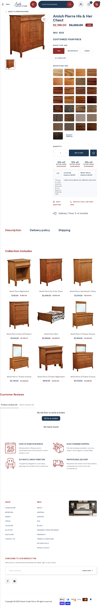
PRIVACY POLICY (43, 548)
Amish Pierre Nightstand (19, 291)
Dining (7, 517)
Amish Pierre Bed (51, 334)
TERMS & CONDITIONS (45, 539)
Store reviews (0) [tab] (27, 405)
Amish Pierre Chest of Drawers (19, 334)
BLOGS (39, 526)
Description (13, 230)
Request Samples (69, 135)
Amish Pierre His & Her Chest (51, 291)
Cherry (87, 51)
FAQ (38, 521)
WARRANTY (41, 534)
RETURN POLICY (43, 543)
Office (7, 521)
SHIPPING (40, 512)
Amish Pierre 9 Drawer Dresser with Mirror (83, 334)
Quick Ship (9, 534)
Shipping (64, 230)
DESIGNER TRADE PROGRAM (48, 530)
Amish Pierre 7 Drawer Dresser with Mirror (19, 377)
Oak (58, 51)
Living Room (10, 508)
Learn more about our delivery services (80, 180)
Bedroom (9, 512)
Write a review (51, 418)
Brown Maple (73, 51)
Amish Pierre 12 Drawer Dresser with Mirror (82, 377)
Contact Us (10, 539)
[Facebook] (7, 581)
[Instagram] (14, 581)
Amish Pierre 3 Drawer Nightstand (51, 377)
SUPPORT (40, 517)
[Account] (81, 4)
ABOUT (39, 508)
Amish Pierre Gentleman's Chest (83, 291)
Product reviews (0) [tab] (9, 405)
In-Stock (9, 530)
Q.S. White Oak (60, 58)
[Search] (70, 4)
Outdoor (9, 526)
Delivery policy (40, 230)
